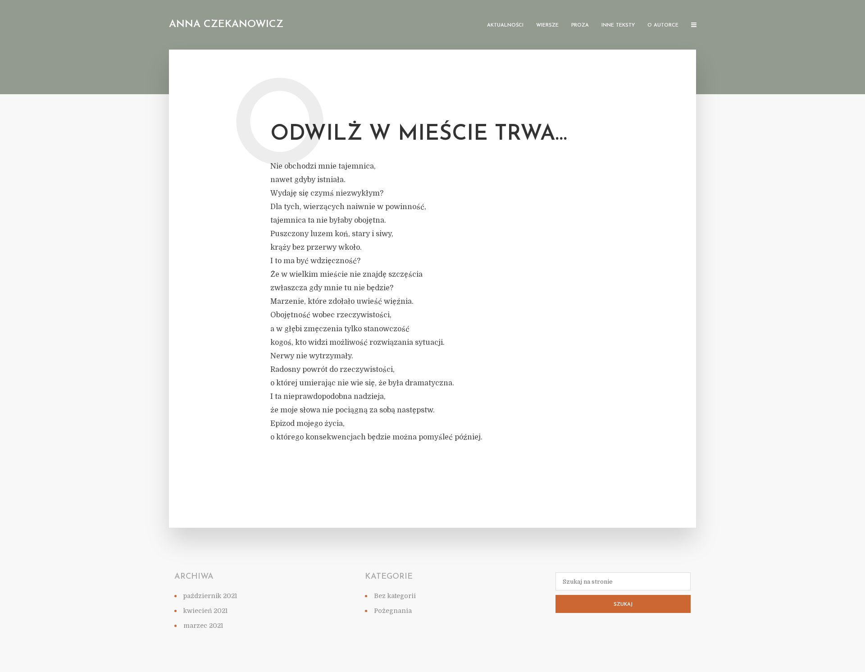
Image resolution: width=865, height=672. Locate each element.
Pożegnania (393, 610)
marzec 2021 (203, 625)
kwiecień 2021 (205, 610)
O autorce (662, 25)
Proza (580, 25)
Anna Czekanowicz (226, 24)
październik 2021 (210, 595)
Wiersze (547, 25)
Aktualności (505, 25)
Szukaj (623, 604)
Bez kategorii (395, 595)
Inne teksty (618, 25)
